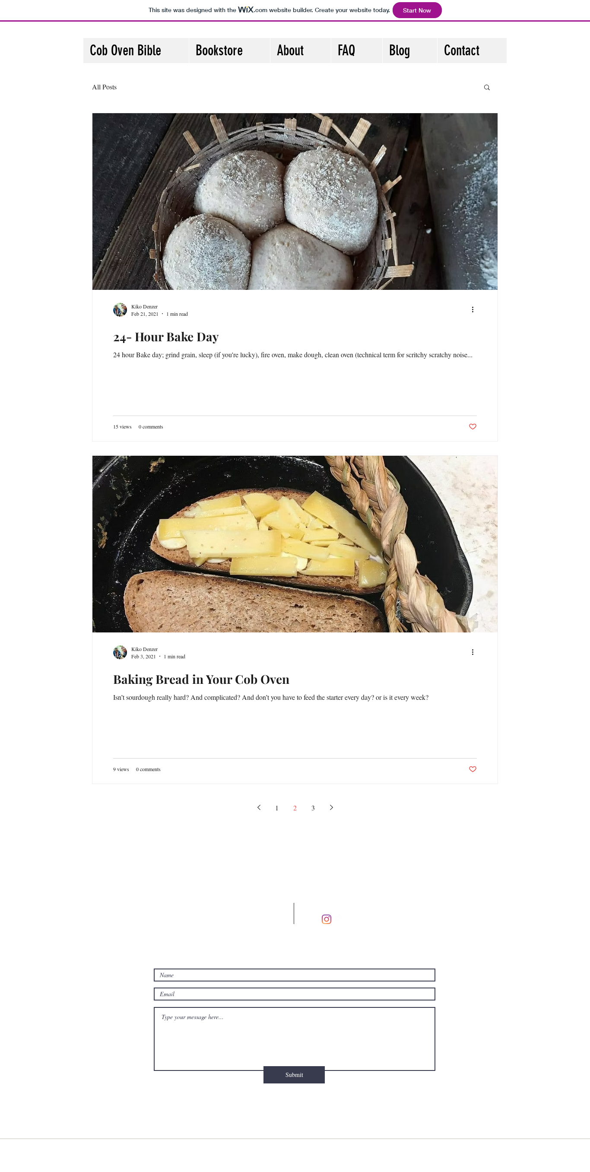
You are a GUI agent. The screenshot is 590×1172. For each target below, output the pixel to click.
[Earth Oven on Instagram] (339, 919)
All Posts (104, 86)
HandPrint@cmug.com (211, 928)
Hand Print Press (370, 1156)
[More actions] (475, 310)
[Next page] (331, 807)
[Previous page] (258, 807)
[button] (487, 87)
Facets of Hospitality (256, 1156)
